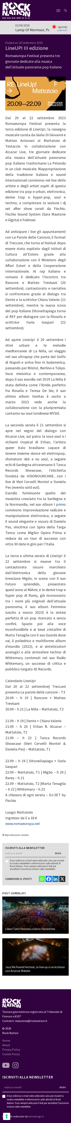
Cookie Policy (11, 1054)
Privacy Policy (11, 1049)
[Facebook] (49, 879)
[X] (62, 879)
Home (6, 1040)
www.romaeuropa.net (22, 823)
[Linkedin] (55, 879)
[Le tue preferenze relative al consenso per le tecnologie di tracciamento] (6, 1116)
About (6, 1045)
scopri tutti (62, 30)
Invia (58, 853)
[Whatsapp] (42, 879)
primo (61, 504)
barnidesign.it (36, 1116)
